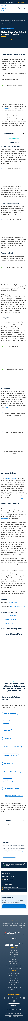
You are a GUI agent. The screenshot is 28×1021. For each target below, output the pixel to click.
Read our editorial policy (18, 851)
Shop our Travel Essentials (14, 796)
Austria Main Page (10, 713)
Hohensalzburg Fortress (11, 788)
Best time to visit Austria (12, 747)
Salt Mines (7, 763)
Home (2, 20)
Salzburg (7, 730)
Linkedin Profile (9, 851)
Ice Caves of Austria (10, 755)
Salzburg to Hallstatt (11, 623)
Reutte (6, 722)
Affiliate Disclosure (18, 1015)
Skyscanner (4, 519)
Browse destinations (19, 2)
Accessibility (8, 1015)
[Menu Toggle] (24, 8)
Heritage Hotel (12, 602)
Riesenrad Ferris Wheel (11, 772)
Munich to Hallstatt (11, 616)
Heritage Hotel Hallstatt (11, 478)
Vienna (6, 738)
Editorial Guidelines (14, 1016)
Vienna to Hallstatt (10, 619)
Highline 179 (7, 780)
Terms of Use (18, 1013)
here (6, 407)
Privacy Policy (10, 1013)
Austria (6, 108)
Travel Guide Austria (10, 20)
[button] (24, 133)
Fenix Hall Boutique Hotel (17, 607)
